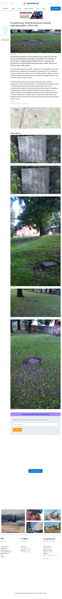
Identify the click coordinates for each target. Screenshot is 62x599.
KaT (15, 101)
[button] (36, 116)
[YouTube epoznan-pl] (13, 3)
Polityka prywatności (5, 550)
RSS (1, 555)
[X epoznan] (10, 3)
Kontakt (57, 8)
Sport (19, 8)
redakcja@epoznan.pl (25, 548)
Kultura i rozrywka (28, 8)
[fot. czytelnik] (35, 41)
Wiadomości (5, 8)
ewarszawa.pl (29, 593)
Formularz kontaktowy (25, 551)
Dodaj (17, 429)
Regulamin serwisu (5, 553)
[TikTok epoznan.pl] (7, 3)
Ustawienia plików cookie (6, 551)
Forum (43, 8)
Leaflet (47, 127)
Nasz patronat (4, 548)
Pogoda (13, 8)
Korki (38, 8)
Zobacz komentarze (35, 471)
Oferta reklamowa (4, 546)
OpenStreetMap (57, 127)
